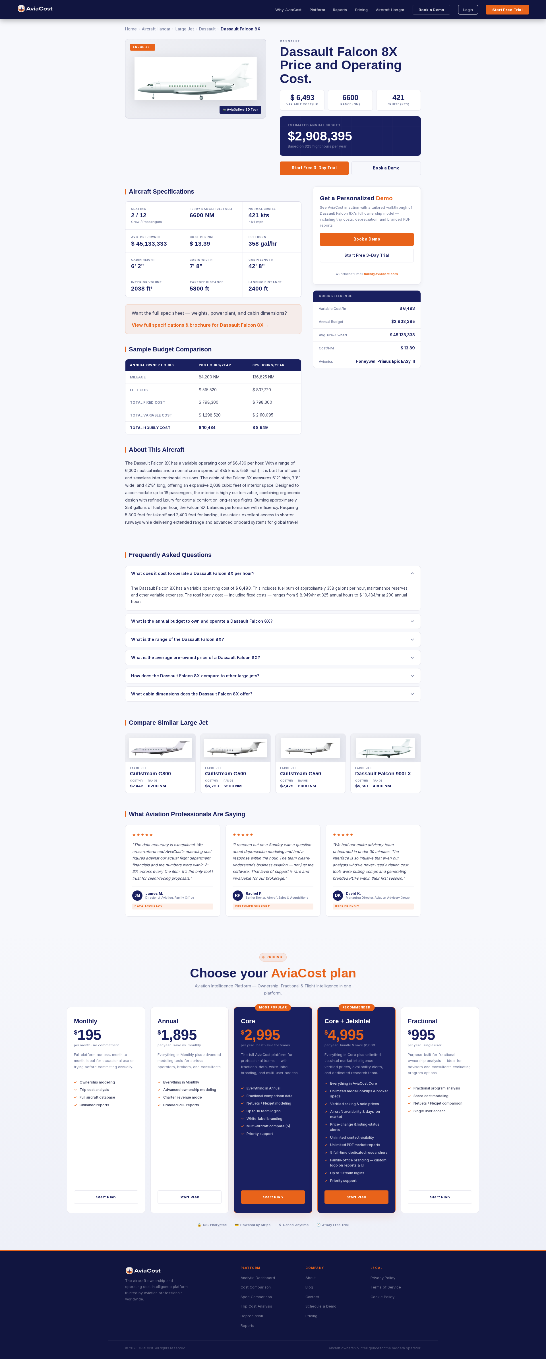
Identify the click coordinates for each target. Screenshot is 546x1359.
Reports (340, 9)
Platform (317, 9)
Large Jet (184, 28)
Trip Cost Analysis (256, 1306)
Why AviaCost (288, 9)
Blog (309, 1287)
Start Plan (106, 1197)
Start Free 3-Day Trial (314, 167)
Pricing (361, 9)
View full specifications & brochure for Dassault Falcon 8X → (200, 325)
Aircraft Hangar (390, 9)
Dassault (207, 28)
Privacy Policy (383, 1278)
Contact (312, 1297)
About (310, 1278)
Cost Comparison (256, 1287)
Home (131, 28)
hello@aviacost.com (381, 274)
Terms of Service (386, 1287)
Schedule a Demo (320, 1306)
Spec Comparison (256, 1297)
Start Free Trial (507, 9)
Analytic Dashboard (258, 1278)
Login (468, 9)
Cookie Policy (382, 1297)
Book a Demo (431, 9)
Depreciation (252, 1316)
